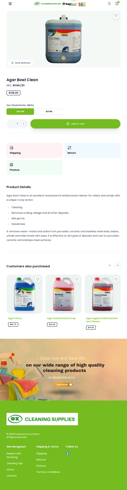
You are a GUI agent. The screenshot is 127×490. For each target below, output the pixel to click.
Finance (41, 466)
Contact (12, 475)
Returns (41, 459)
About (10, 469)
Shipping (41, 453)
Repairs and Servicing (14, 455)
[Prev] (110, 265)
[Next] (117, 265)
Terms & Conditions (48, 472)
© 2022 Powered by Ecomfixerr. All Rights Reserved (23, 436)
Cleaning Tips (15, 463)
